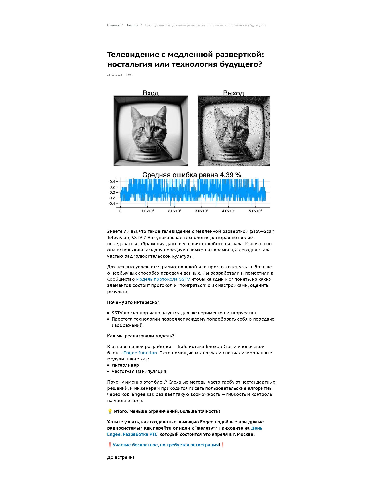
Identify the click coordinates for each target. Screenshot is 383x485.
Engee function (140, 353)
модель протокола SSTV (163, 279)
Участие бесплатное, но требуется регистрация (166, 445)
